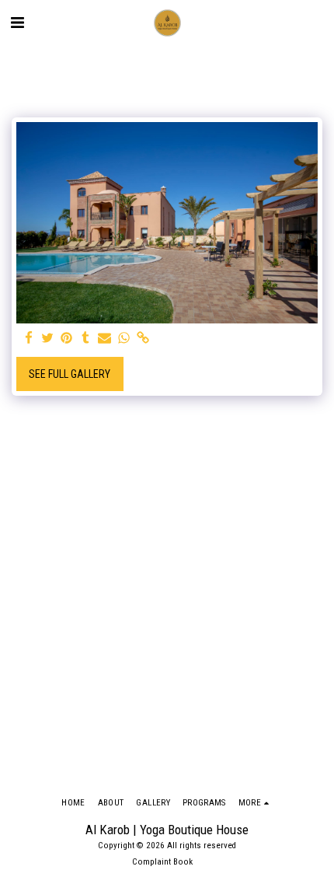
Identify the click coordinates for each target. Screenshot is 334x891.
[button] (17, 22)
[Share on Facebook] (29, 338)
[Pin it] (67, 338)
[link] (143, 338)
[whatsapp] (124, 338)
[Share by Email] (105, 338)
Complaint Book (162, 862)
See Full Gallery (69, 374)
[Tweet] (48, 338)
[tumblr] (86, 338)
